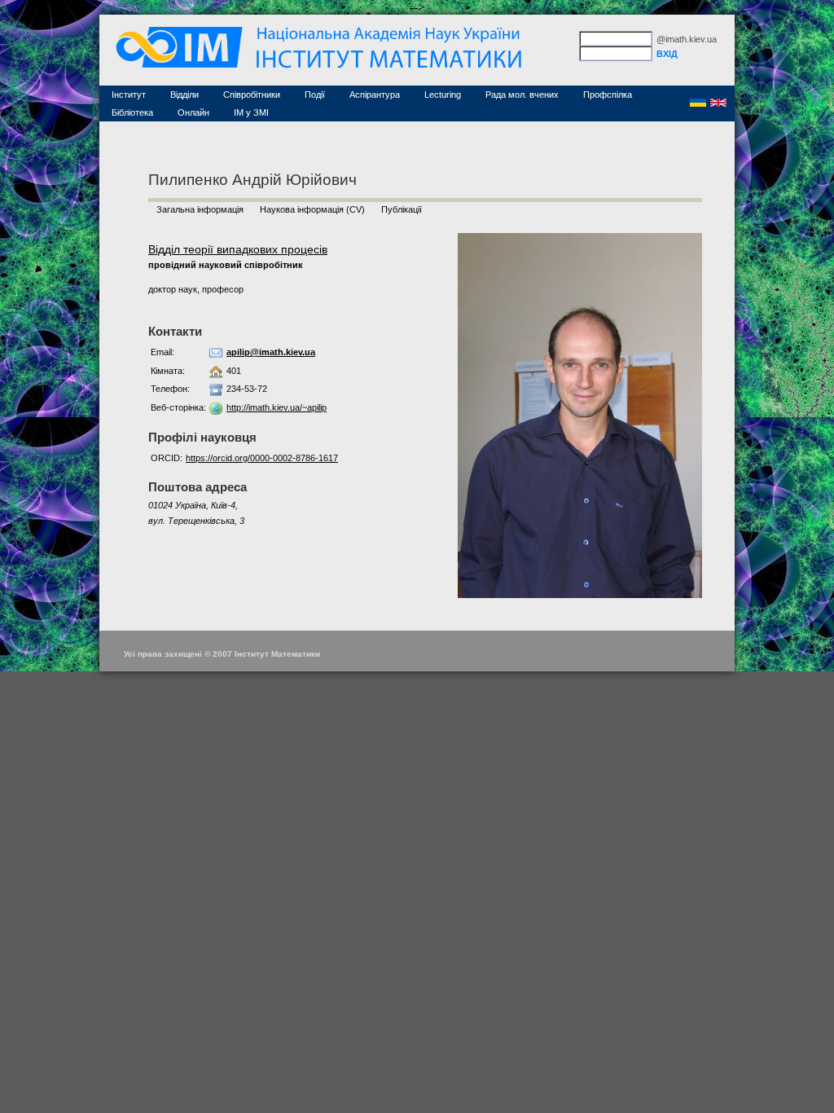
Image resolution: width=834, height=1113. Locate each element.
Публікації (401, 209)
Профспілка (607, 94)
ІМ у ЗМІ (251, 112)
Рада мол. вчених (522, 94)
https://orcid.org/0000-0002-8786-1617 (262, 458)
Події (315, 94)
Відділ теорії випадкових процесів (237, 249)
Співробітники (251, 94)
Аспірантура (374, 94)
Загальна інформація (200, 209)
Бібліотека (132, 112)
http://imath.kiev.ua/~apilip (276, 407)
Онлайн (193, 112)
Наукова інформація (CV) (312, 209)
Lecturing (442, 94)
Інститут (129, 94)
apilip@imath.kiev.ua (270, 352)
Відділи (184, 94)
